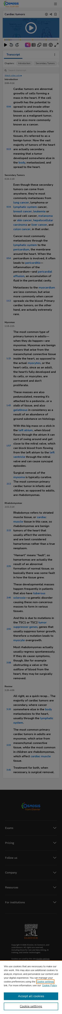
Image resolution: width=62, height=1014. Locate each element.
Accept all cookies (31, 996)
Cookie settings (45, 981)
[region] (31, 987)
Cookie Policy (49, 985)
